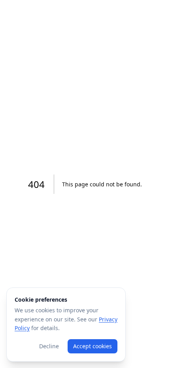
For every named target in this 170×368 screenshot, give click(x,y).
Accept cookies (92, 346)
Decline (49, 346)
